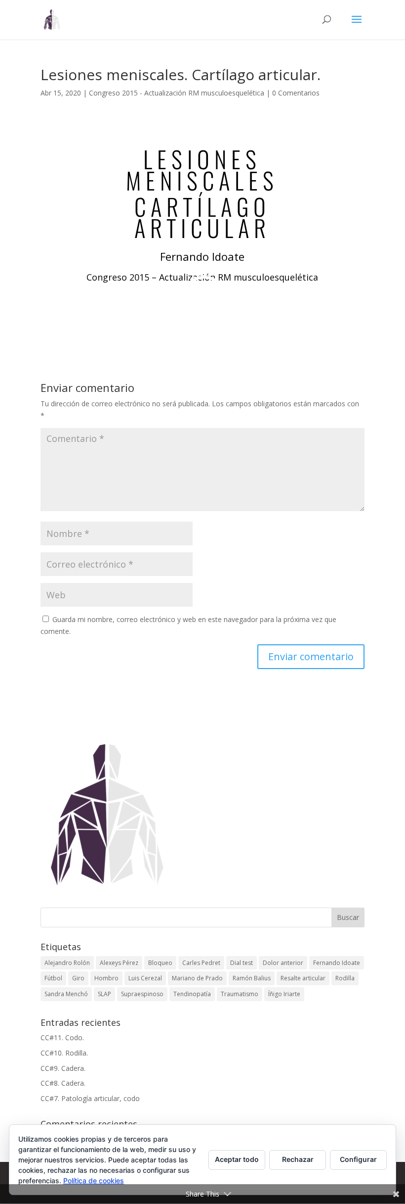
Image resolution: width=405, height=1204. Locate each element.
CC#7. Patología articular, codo (90, 1098)
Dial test (241, 963)
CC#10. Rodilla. (64, 1053)
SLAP (104, 994)
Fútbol (53, 978)
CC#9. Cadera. (62, 1068)
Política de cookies (93, 1180)
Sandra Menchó (66, 994)
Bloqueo (160, 963)
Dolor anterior (283, 963)
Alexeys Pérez (119, 963)
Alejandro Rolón (67, 963)
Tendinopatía (192, 994)
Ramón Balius (252, 978)
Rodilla (345, 978)
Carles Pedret (201, 963)
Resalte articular (303, 978)
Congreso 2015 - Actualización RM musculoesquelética (176, 92)
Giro (78, 978)
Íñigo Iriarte (284, 994)
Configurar (358, 1159)
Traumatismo (239, 994)
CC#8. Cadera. (62, 1083)
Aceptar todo (237, 1159)
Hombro (106, 978)
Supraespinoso (142, 994)
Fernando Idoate (336, 963)
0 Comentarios (296, 92)
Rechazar (298, 1159)
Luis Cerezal (145, 978)
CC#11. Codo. (62, 1037)
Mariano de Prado (197, 978)
